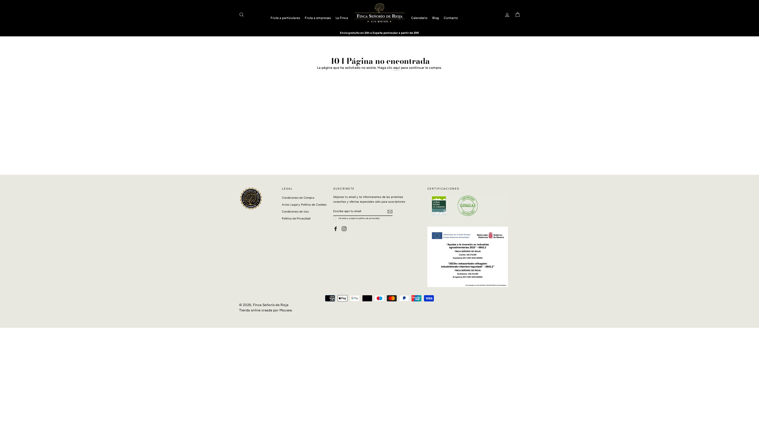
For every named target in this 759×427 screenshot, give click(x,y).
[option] (379, 33)
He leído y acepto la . (359, 218)
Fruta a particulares (285, 18)
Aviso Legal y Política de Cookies (304, 204)
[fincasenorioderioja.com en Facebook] (335, 228)
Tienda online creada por (259, 310)
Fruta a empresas (318, 18)
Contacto (451, 18)
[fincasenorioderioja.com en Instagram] (344, 228)
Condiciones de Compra (298, 197)
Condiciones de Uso (295, 211)
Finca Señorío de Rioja (270, 305)
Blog (435, 18)
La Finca (342, 18)
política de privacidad (368, 218)
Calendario (419, 18)
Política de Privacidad (296, 218)
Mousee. (286, 310)
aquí (396, 68)
